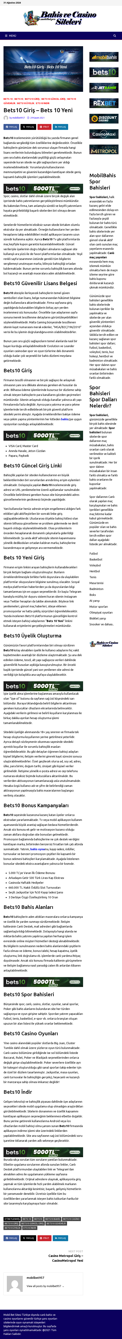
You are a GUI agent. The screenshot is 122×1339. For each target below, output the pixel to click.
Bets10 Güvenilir (56, 1223)
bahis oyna (37, 849)
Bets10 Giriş (32, 99)
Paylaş (13, 127)
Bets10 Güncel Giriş (53, 99)
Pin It (46, 127)
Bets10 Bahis (52, 1219)
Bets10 (18, 99)
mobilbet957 (18, 117)
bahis (64, 419)
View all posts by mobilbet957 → (45, 1286)
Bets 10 (8, 99)
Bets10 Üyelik (25, 103)
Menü (12, 35)
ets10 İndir (42, 103)
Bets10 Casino (71, 1219)
